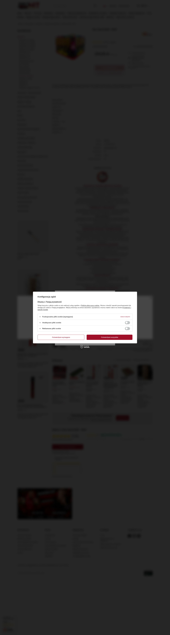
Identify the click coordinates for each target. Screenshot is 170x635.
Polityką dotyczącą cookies (90, 305)
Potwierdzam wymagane (61, 337)
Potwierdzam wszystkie (109, 337)
